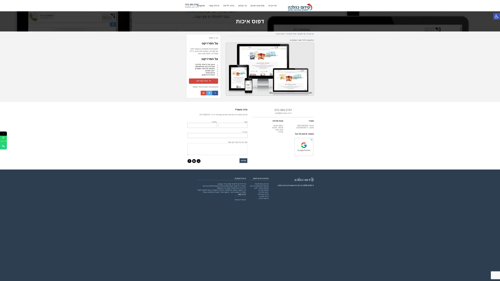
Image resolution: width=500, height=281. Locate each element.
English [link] (201, 5)
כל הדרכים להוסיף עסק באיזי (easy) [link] (232, 184)
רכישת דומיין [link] (264, 198)
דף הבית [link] (272, 5)
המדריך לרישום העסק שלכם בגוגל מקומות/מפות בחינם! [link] (224, 186)
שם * (245, 122)
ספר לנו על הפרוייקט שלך (237, 142)
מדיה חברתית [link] (263, 194)
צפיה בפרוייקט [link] (203, 81)
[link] (496, 16)
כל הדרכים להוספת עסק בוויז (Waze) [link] (231, 188)
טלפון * (214, 122)
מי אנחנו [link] (242, 5)
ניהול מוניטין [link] (264, 196)
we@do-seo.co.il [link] (192, 7)
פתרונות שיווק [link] (257, 5)
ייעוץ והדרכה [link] (264, 192)
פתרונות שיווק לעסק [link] (261, 178)
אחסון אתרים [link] (263, 190)
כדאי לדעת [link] (228, 5)
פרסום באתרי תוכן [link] (261, 188)
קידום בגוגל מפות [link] (262, 184)
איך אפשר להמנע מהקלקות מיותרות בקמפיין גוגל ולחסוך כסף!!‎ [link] (221, 190)
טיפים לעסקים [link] (240, 178)
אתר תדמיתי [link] (291, 34)
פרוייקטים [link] (301, 34)
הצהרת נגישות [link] (240, 200)
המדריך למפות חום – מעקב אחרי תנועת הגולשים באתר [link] (224, 192)
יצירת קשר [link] (214, 5)
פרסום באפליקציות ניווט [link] (259, 186)
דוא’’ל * (244, 132)
